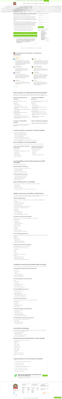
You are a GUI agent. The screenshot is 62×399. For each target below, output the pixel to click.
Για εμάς (32, 3)
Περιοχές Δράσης (36, 3)
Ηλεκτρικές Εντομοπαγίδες (28, 387)
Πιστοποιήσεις (37, 388)
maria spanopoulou (36, 72)
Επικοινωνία (43, 3)
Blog (27, 392)
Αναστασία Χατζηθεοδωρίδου (38, 66)
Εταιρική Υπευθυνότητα (32, 389)
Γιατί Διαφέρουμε (33, 388)
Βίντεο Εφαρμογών (23, 392)
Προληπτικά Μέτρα (23, 389)
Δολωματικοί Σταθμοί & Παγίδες (24, 387)
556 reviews (21, 57)
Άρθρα (40, 3)
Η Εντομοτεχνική (33, 387)
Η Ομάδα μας (37, 387)
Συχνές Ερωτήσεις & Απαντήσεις (28, 389)
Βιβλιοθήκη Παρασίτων (23, 391)
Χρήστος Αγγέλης (17, 72)
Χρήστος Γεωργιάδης (18, 66)
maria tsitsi (35, 80)
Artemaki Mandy (17, 80)
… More (38, 78)
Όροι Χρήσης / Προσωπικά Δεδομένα (32, 392)
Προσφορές (28, 3)
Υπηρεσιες (24, 3)
